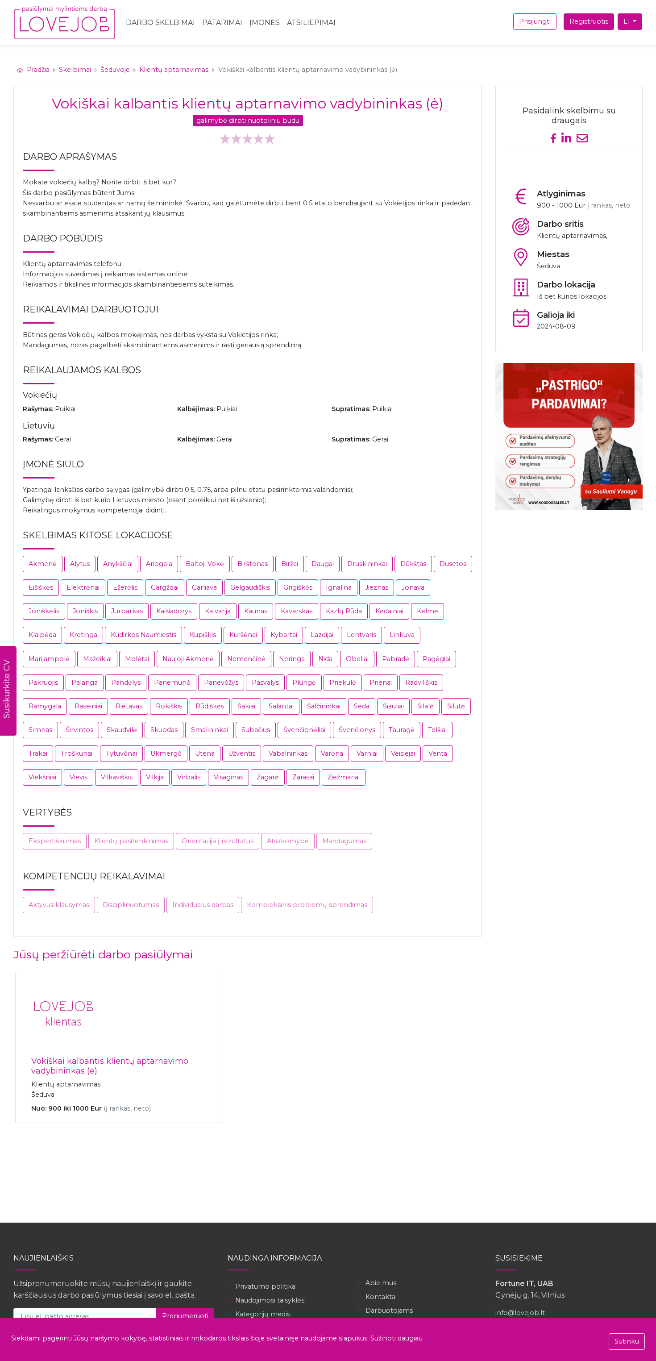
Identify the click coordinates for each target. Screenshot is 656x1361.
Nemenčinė (246, 659)
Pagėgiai (436, 659)
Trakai (38, 753)
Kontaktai (381, 1297)
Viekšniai (42, 777)
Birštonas (252, 564)
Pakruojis (43, 682)
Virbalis (188, 777)
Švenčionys (357, 730)
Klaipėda (42, 635)
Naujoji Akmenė (188, 659)
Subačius (255, 730)
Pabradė (395, 659)
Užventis (241, 753)
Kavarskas (296, 611)
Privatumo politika (265, 1286)
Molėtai (137, 659)
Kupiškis (203, 635)
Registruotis (588, 21)
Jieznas (376, 587)
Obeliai (357, 659)
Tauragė (402, 730)
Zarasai (303, 777)
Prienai (381, 682)
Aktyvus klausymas (59, 905)
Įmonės (264, 22)
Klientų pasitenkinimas (131, 841)
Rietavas (129, 706)
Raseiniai (88, 706)
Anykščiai (118, 564)
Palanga (84, 682)
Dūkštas (413, 564)
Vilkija (155, 777)
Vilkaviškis (117, 777)
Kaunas (255, 611)
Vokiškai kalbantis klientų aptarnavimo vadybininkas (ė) (109, 1066)
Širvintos (79, 730)
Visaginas (228, 777)
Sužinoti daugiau (396, 1338)
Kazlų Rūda (344, 611)
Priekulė (342, 682)
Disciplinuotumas (131, 905)
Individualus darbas (202, 905)
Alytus (80, 564)
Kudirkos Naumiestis (143, 635)
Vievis (78, 777)
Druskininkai (367, 564)
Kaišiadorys (173, 611)
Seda (362, 706)
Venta (437, 753)
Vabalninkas (288, 753)
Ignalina (339, 587)
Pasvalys (265, 682)
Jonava (413, 587)
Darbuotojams (389, 1311)
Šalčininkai (323, 706)
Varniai (367, 753)
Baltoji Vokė (205, 564)
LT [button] (627, 21)
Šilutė (456, 706)
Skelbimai (75, 70)
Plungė (304, 682)
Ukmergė (166, 753)
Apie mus (380, 1283)
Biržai (289, 564)
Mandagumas (344, 841)
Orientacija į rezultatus (217, 841)
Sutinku (626, 1341)
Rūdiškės (209, 706)
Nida (325, 659)
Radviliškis (421, 682)
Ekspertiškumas (55, 841)
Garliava (204, 587)
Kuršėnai (243, 635)
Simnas (40, 730)
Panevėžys (221, 682)
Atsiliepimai (311, 22)
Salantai (281, 706)
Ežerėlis (125, 587)
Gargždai (165, 587)
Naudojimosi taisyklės (269, 1300)
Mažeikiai (97, 659)
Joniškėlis (44, 611)
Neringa (292, 659)
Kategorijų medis (262, 1314)
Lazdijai (322, 635)
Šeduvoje (115, 70)
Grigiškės (297, 587)
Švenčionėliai (304, 730)
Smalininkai (209, 730)
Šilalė (425, 706)
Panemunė (172, 682)
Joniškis (85, 611)
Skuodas (164, 730)
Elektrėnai (83, 587)
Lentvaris (361, 635)
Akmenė (43, 564)
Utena (205, 753)
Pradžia (38, 70)
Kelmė (427, 611)
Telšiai (437, 730)
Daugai (322, 564)
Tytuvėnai (121, 753)
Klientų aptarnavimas (173, 70)
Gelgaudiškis (250, 587)
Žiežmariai (344, 777)
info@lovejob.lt (520, 1313)
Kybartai (283, 635)
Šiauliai (393, 706)
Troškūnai (76, 753)
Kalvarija (218, 611)
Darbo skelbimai (160, 22)
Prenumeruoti (185, 1316)
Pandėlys (126, 682)
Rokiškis (169, 706)
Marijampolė (49, 659)
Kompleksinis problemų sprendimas (307, 905)
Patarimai (222, 22)
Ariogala (159, 564)
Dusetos (453, 564)
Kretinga (83, 635)
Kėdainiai (389, 611)
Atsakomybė (288, 841)
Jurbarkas (127, 611)
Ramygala (45, 706)
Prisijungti (535, 21)
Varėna (332, 753)
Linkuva (402, 635)
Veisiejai (403, 753)
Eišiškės (41, 587)
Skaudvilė (122, 730)
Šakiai (246, 706)
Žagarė (268, 777)
